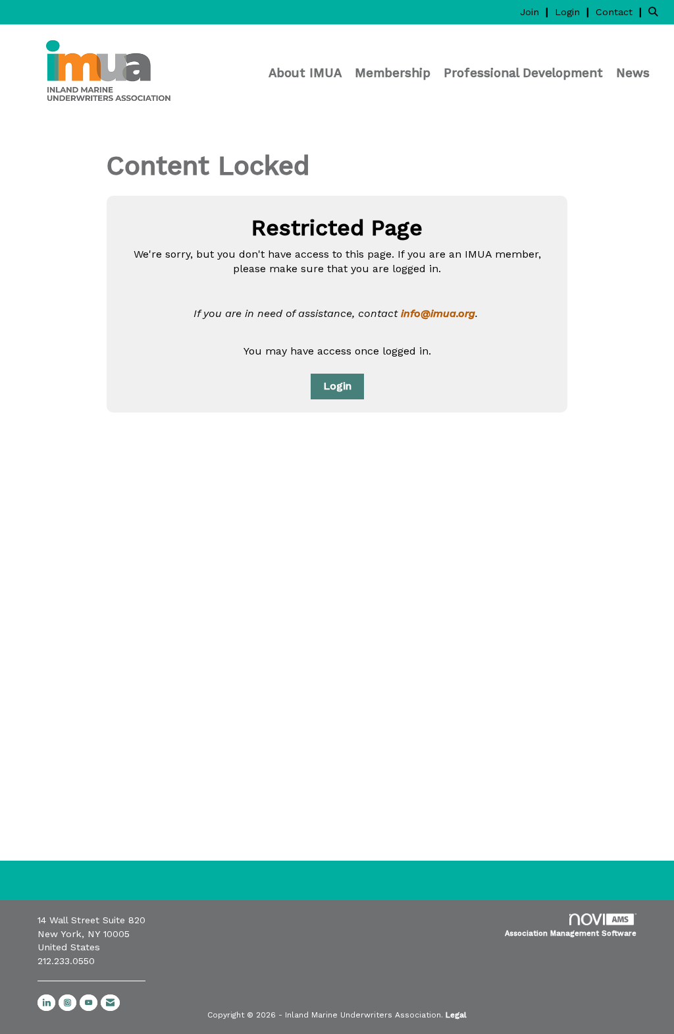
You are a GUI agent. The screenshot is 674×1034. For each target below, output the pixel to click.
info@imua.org (438, 313)
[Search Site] (656, 11)
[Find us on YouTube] (88, 1002)
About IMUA (305, 73)
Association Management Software (570, 933)
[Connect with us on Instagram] (67, 1002)
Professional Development (523, 73)
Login (337, 386)
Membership (392, 73)
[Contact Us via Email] (110, 1002)
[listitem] (536, 11)
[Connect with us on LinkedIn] (46, 1002)
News (633, 73)
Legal (456, 1015)
